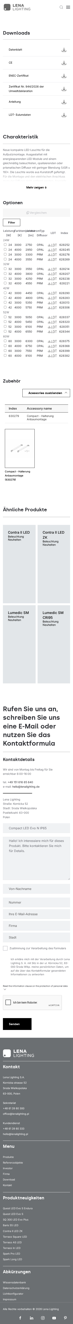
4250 (29, 278)
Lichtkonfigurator (13, 1293)
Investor (8, 1168)
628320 (64, 321)
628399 (64, 350)
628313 (64, 302)
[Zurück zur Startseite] (17, 7)
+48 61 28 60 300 (13, 1108)
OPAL (40, 244)
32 (10, 269)
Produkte (8, 1156)
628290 (64, 293)
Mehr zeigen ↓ (36, 187)
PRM (40, 254)
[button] (61, 7)
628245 (64, 249)
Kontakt (7, 1185)
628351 (64, 326)
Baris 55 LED (10, 1225)
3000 (17, 244)
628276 (64, 254)
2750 (29, 244)
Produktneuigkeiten (23, 1198)
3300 (29, 254)
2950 (29, 249)
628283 (64, 297)
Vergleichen (38, 213)
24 (10, 244)
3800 (29, 273)
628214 (64, 269)
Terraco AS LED (12, 1242)
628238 (64, 278)
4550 (29, 283)
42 (10, 293)
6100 (29, 326)
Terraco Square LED (15, 1236)
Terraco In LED (11, 1248)
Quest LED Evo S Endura (18, 1208)
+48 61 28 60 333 (13, 1128)
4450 (29, 293)
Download (9, 1179)
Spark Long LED (12, 1259)
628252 (64, 244)
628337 (64, 317)
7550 (29, 350)
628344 (64, 331)
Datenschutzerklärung (16, 1288)
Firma (6, 1173)
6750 (29, 346)
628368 (64, 346)
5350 (29, 302)
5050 (29, 317)
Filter (11, 222)
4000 (17, 249)
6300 (29, 341)
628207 (64, 273)
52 (10, 317)
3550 (29, 259)
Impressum (9, 1299)
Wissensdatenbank (14, 1282)
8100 (29, 355)
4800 (29, 297)
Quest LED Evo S (13, 1213)
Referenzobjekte (13, 1162)
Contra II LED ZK (13, 1231)
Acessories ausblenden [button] (45, 393)
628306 (64, 307)
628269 (64, 259)
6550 (29, 331)
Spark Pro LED (11, 1253)
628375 (64, 341)
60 (10, 341)
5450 (29, 321)
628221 (64, 283)
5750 (29, 307)
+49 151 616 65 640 (20, 782)
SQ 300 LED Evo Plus (15, 1219)
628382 (64, 355)
